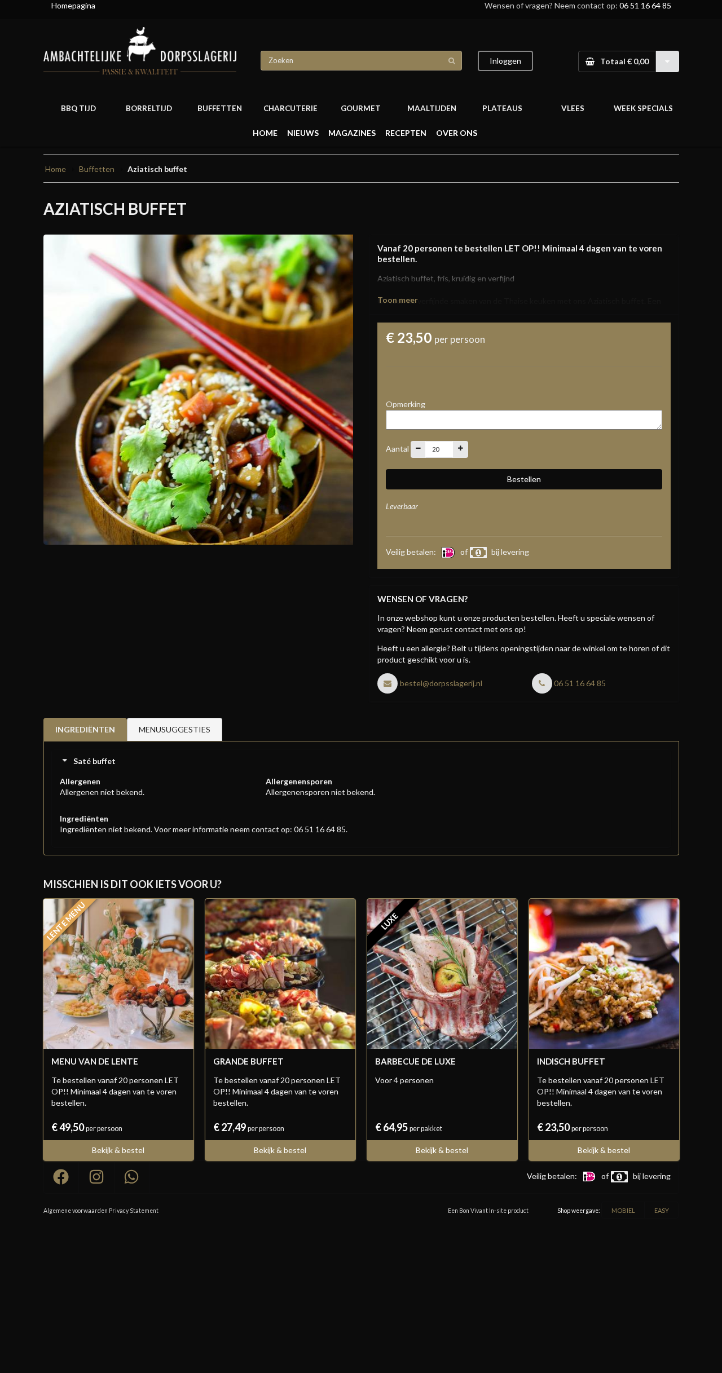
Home (55, 169)
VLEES (572, 108)
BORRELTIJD (149, 108)
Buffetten (97, 169)
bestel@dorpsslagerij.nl (441, 683)
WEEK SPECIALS (643, 108)
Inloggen (505, 60)
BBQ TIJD (78, 108)
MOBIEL (623, 1210)
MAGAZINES (352, 133)
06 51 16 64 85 (645, 5)
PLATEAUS (502, 108)
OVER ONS (456, 133)
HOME (265, 133)
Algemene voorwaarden (75, 1210)
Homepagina (73, 5)
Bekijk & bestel (118, 1150)
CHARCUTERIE (290, 108)
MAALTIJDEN (431, 108)
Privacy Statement (134, 1210)
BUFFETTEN (219, 108)
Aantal (397, 448)
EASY (661, 1210)
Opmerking (405, 404)
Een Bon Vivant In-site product (488, 1210)
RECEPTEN (405, 133)
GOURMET (361, 108)
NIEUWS (303, 133)
